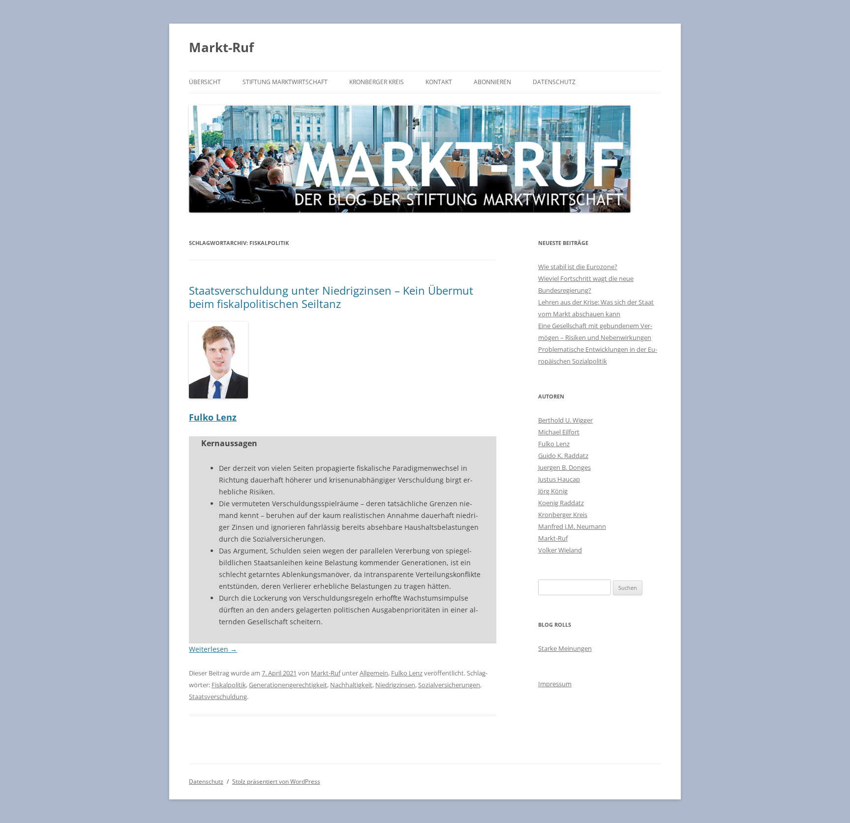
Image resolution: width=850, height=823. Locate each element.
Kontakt (438, 82)
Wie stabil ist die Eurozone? (577, 266)
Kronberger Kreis (376, 82)
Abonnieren (492, 82)
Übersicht (205, 82)
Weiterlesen (213, 649)
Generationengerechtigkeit (288, 684)
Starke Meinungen (565, 648)
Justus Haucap (559, 479)
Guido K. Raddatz (563, 455)
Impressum (555, 683)
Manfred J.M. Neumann (572, 526)
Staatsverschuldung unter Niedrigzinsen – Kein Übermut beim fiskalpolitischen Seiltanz (331, 296)
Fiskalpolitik (229, 684)
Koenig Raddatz (561, 502)
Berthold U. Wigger (565, 420)
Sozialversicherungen (449, 684)
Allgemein (374, 673)
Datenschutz (554, 82)
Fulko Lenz (213, 417)
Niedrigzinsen (395, 684)
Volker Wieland (560, 550)
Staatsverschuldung (218, 696)
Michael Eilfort (558, 431)
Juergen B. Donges (564, 467)
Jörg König (553, 491)
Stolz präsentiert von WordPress (276, 781)
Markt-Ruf (221, 47)
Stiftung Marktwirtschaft (285, 82)
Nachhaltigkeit (351, 684)
